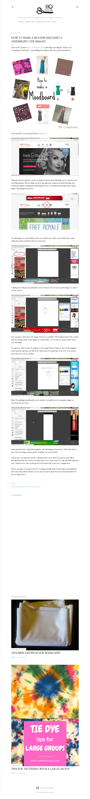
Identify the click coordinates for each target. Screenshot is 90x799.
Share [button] (13, 483)
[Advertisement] (45, 573)
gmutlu (51, 792)
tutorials (37, 487)
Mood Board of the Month (25, 487)
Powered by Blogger (47, 788)
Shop (54, 22)
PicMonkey (41, 133)
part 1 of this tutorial (35, 47)
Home (21, 22)
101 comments (22, 657)
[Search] (77, 6)
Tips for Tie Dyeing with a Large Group (40, 769)
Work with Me (43, 22)
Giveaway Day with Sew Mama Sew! (35, 653)
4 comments (21, 773)
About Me (30, 22)
